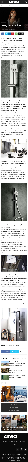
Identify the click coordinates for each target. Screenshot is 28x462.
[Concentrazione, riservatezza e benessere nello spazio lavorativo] (5, 370)
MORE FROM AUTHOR (15, 358)
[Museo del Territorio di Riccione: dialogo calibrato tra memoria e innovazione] (5, 363)
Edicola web (14, 404)
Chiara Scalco (5, 29)
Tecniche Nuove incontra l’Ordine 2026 (14, 427)
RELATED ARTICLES (5, 358)
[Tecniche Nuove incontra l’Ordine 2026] (14, 423)
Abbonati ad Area (13, 441)
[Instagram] (21, 449)
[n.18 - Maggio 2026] (20, 394)
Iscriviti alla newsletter (14, 410)
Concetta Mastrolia (10, 345)
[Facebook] (17, 449)
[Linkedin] (25, 449)
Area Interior (7, 5)
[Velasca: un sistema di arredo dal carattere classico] (5, 377)
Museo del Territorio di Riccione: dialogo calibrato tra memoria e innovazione (17, 363)
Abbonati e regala (14, 407)
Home (2, 5)
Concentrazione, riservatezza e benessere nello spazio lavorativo (17, 370)
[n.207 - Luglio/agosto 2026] (7, 394)
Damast (17, 345)
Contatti (5, 441)
